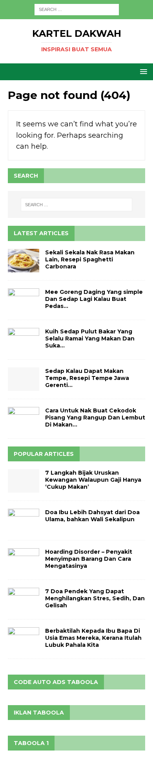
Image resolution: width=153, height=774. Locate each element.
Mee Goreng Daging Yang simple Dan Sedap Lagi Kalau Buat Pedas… (94, 299)
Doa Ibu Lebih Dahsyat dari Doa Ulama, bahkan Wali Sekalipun (92, 516)
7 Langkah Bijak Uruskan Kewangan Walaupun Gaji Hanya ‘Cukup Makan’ (93, 479)
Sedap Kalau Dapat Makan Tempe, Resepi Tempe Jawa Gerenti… (87, 378)
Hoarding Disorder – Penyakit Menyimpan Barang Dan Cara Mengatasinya (88, 558)
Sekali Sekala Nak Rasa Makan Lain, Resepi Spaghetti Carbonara (90, 259)
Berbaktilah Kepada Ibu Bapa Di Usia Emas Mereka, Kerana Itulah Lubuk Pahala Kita (93, 637)
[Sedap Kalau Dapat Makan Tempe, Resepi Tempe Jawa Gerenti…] (23, 379)
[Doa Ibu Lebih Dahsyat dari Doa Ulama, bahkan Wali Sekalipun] (23, 520)
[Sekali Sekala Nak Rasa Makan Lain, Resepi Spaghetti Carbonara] (23, 260)
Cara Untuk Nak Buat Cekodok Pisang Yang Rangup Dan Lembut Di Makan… (95, 417)
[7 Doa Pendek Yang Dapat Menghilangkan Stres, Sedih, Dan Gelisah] (23, 599)
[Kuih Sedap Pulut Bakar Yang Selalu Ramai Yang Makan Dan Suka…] (23, 339)
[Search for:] (77, 9)
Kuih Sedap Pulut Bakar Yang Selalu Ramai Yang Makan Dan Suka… (90, 338)
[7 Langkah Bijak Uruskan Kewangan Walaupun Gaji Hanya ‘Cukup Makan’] (23, 481)
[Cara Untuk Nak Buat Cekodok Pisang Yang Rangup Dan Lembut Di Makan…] (23, 418)
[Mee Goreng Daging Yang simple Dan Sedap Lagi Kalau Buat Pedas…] (23, 300)
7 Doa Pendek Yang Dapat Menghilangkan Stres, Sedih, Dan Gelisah (95, 598)
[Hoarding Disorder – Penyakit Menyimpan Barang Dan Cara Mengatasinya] (23, 560)
